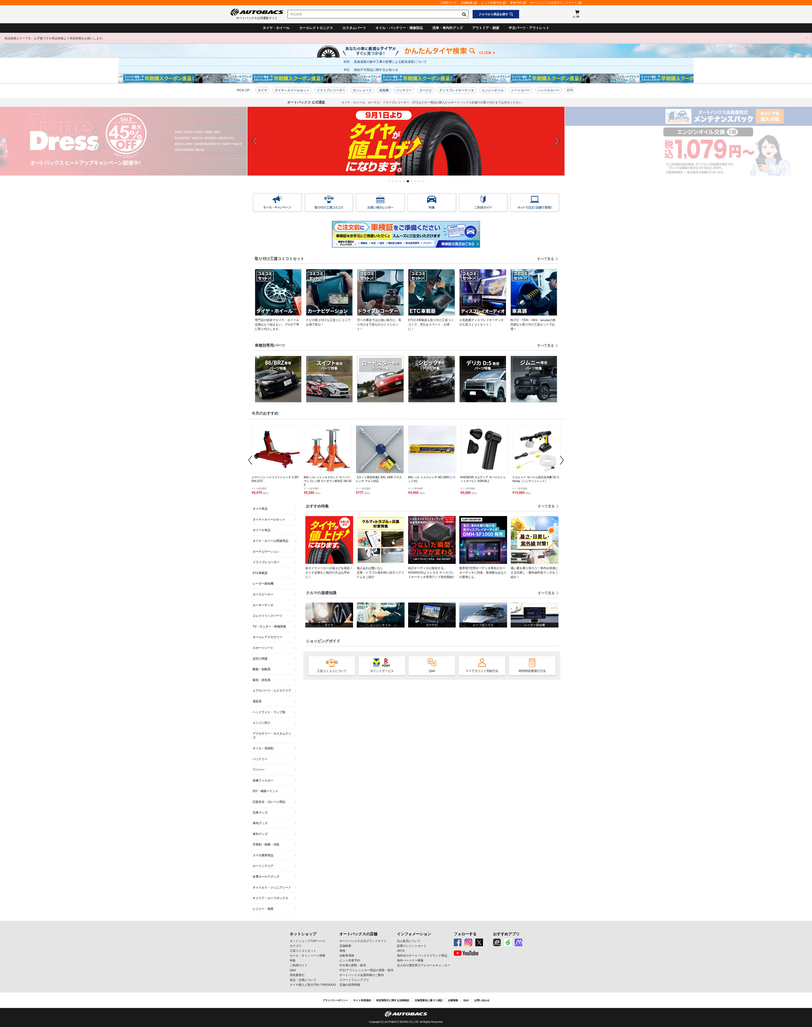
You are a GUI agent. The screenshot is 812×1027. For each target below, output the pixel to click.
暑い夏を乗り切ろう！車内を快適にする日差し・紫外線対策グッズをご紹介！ (534, 572)
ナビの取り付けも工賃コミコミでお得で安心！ (328, 322)
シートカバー (520, 90)
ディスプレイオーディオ (456, 90)
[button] (389, 181)
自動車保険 (346, 955)
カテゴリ (296, 945)
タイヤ (262, 90)
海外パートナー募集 (410, 960)
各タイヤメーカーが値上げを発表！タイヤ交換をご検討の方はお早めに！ (329, 572)
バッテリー (404, 90)
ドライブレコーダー (331, 90)
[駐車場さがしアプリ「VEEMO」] (508, 942)
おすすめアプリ (506, 934)
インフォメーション (414, 934)
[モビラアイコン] (518, 942)
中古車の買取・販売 (352, 965)
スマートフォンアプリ (354, 980)
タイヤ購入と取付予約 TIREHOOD (313, 984)
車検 (342, 950)
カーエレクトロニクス (316, 28)
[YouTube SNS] (466, 953)
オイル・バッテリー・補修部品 (399, 28)
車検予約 (516, 2)
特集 (293, 960)
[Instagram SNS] (468, 942)
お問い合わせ (482, 1000)
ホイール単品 (261, 530)
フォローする (465, 934)
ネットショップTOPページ (307, 941)
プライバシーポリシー (335, 1000)
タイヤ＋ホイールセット (292, 90)
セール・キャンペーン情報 (307, 955)
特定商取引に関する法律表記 (392, 1000)
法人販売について (409, 941)
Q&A (293, 970)
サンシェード (362, 90)
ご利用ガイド (448, 2)
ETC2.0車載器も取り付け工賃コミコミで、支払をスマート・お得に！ (431, 324)
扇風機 (384, 90)
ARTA (401, 950)
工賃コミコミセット (303, 950)
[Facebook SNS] (457, 942)
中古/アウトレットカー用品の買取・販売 (366, 970)
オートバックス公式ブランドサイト (553, 2)
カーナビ (425, 90)
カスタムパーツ (354, 28)
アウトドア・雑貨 (485, 28)
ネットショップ (303, 934)
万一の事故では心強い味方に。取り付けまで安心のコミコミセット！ (379, 324)
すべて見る (545, 259)
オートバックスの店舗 (358, 934)
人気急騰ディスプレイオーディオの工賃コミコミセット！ (481, 322)
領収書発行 (297, 975)
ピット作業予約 (491, 2)
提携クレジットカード (412, 945)
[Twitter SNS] (479, 942)
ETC (570, 90)
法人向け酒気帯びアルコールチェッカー (423, 965)
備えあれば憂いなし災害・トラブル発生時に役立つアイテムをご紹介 (380, 572)
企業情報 (453, 1000)
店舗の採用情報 (349, 984)
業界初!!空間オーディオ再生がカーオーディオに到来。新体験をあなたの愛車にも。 (483, 572)
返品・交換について (303, 980)
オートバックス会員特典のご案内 (361, 975)
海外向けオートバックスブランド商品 (422, 955)
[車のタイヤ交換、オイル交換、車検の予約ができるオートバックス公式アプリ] (497, 942)
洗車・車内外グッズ (447, 28)
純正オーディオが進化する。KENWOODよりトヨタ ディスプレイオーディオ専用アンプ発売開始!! (431, 572)
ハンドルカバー (549, 90)
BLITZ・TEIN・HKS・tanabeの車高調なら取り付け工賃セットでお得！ (533, 324)
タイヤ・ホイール (276, 28)
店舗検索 (467, 2)
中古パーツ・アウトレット (529, 28)
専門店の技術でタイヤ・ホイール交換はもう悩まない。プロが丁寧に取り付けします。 (277, 324)
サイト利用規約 (362, 1000)
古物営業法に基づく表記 (429, 1000)
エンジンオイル (492, 90)
